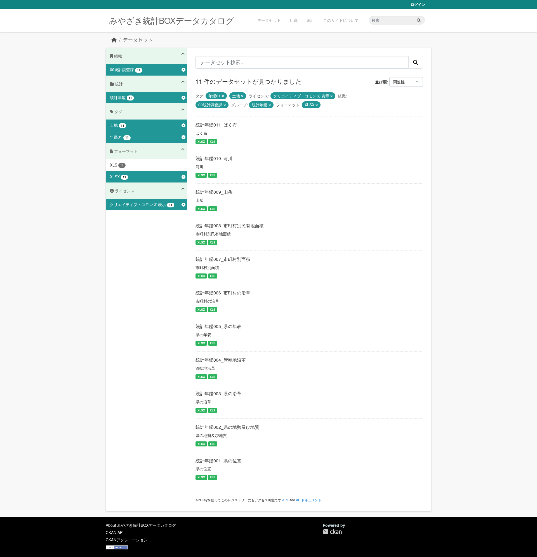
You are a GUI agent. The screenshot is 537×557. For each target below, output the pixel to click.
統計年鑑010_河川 (214, 158)
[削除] (223, 96)
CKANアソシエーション (127, 539)
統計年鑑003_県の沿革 (218, 393)
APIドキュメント (308, 499)
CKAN (332, 532)
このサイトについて (341, 20)
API (285, 499)
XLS (212, 141)
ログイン (418, 4)
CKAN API (115, 532)
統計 (310, 20)
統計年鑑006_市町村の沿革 (223, 292)
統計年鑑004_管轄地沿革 (221, 360)
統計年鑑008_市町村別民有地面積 (230, 225)
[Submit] (418, 20)
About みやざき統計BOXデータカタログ (141, 525)
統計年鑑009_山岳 (214, 192)
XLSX (201, 141)
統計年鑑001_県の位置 (218, 460)
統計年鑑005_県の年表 (218, 326)
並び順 (381, 82)
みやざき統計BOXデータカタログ (171, 20)
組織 (294, 20)
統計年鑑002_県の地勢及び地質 (227, 427)
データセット (269, 20)
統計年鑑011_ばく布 (216, 124)
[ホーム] (114, 39)
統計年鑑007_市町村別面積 (223, 259)
